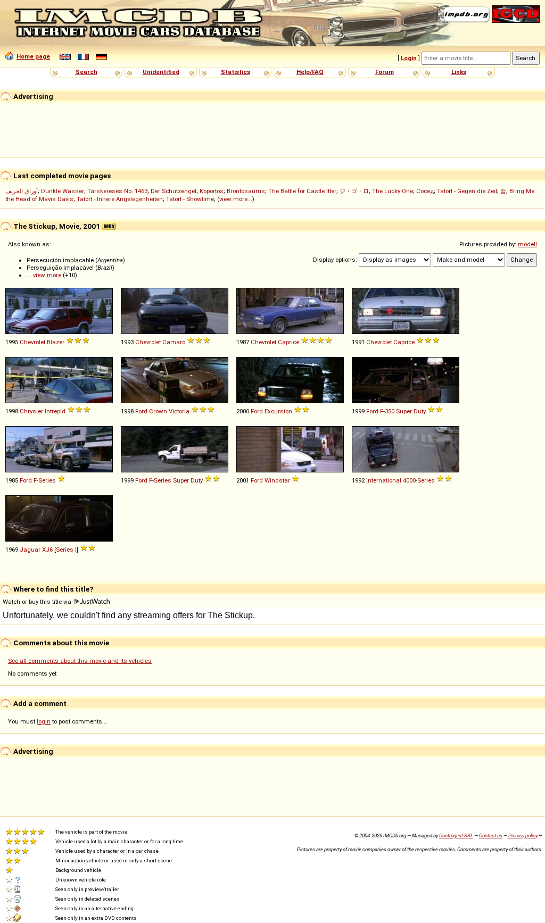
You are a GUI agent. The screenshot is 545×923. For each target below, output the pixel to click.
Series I (66, 549)
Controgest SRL (456, 835)
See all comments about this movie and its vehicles (80, 660)
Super (404, 411)
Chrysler (31, 411)
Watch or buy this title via (38, 601)
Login (409, 58)
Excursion (278, 411)
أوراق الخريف (21, 191)
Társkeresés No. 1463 (117, 191)
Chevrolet (32, 342)
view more (47, 275)
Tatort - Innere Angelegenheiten (120, 199)
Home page (33, 56)
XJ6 (47, 549)
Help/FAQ (310, 72)
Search (86, 72)
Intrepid (55, 411)
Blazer (55, 342)
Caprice (288, 342)
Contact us (490, 835)
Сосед (425, 191)
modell (527, 244)
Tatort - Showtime (190, 199)
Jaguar (30, 549)
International (383, 480)
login (44, 721)
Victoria (179, 411)
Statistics (235, 72)
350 (389, 411)
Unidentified (161, 72)
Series (47, 480)
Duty (420, 411)
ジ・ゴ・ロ (354, 191)
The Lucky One (392, 191)
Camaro (173, 342)
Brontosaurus (246, 191)
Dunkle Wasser (62, 191)
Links (458, 72)
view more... (235, 199)
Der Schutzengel (173, 191)
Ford (141, 411)
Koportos (212, 191)
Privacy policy (523, 835)
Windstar (277, 480)
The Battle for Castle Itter (302, 191)
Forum (384, 72)
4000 (409, 480)
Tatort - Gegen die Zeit (467, 191)
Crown (158, 411)
